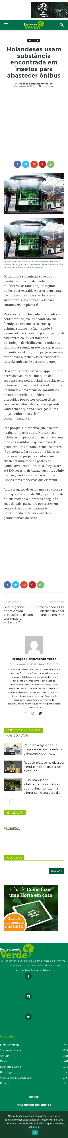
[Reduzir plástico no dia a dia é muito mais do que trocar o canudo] (13, 767)
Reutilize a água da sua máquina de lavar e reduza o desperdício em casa (43, 749)
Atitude (33, 40)
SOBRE (34, 1097)
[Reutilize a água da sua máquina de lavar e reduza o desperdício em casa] (13, 749)
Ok (35, 1132)
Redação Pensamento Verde (35, 83)
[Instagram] (34, 713)
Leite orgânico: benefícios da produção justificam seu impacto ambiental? (18, 614)
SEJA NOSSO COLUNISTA (34, 1105)
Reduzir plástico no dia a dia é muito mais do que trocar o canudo (44, 767)
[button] (62, 25)
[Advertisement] (34, 124)
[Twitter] (42, 713)
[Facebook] (26, 713)
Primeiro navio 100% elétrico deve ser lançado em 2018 (49, 611)
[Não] (63, 1125)
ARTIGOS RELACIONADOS (23, 730)
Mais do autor (17, 735)
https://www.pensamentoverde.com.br (34, 664)
